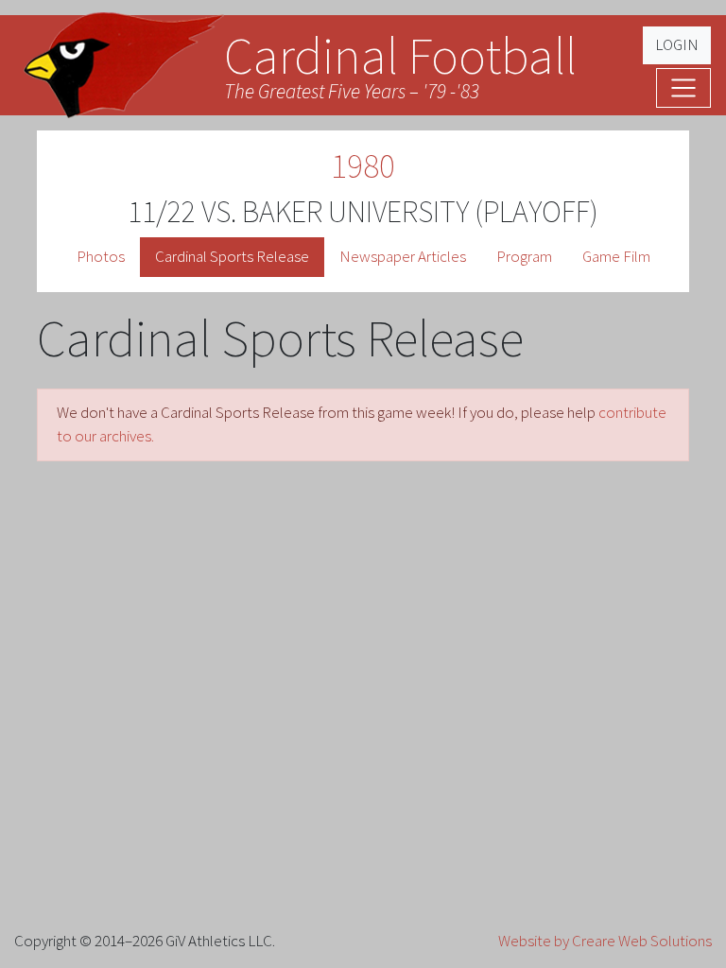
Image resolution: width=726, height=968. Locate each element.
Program (524, 256)
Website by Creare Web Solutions (605, 940)
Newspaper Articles (402, 256)
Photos (101, 256)
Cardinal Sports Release (232, 256)
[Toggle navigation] (683, 88)
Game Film (616, 256)
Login (677, 44)
